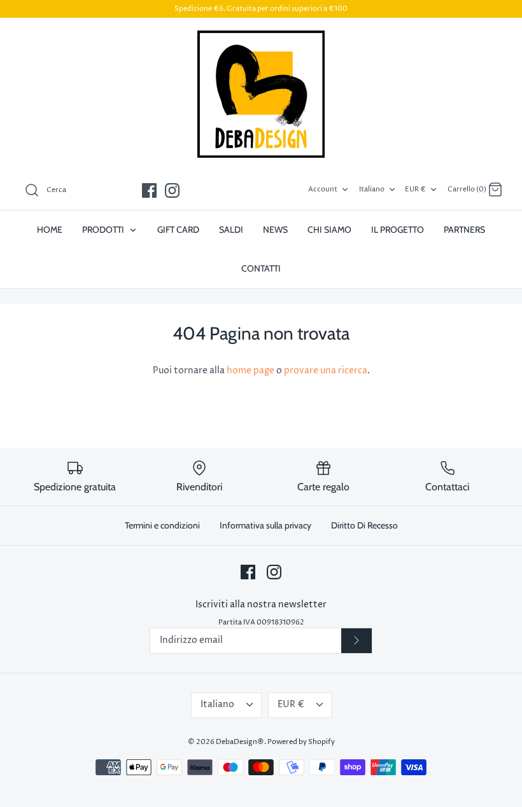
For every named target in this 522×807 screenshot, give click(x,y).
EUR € (415, 189)
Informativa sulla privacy (265, 525)
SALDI (231, 229)
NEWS (275, 229)
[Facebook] (149, 190)
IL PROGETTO (397, 229)
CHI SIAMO (329, 229)
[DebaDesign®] (261, 94)
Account (322, 189)
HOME (49, 229)
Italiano (371, 189)
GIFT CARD (178, 229)
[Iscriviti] (356, 640)
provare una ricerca (325, 370)
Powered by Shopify (301, 742)
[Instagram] (172, 190)
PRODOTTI (104, 229)
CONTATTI (261, 268)
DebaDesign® (240, 742)
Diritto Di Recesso (364, 525)
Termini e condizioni (162, 525)
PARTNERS (464, 229)
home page (250, 370)
